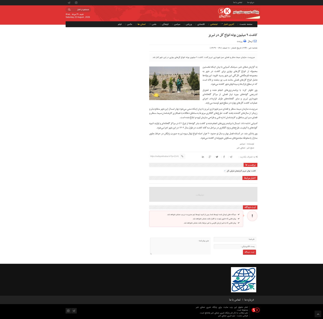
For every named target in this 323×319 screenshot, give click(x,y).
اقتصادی (201, 24)
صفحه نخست (245, 24)
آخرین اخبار (229, 24)
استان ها (142, 24)
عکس (129, 24)
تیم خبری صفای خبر (227, 315)
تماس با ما (237, 2)
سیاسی (177, 24)
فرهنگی (165, 24)
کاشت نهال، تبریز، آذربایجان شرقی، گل (241, 171)
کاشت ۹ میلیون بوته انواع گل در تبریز (232, 35)
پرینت (240, 40)
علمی (154, 24)
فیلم (120, 24)
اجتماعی (214, 24)
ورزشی (189, 24)
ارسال (250, 41)
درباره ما (250, 2)
